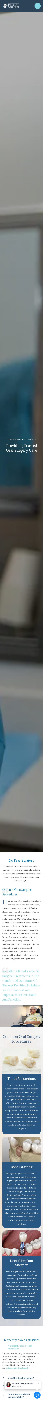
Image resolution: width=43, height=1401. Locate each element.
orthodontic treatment (17, 1368)
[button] (38, 6)
